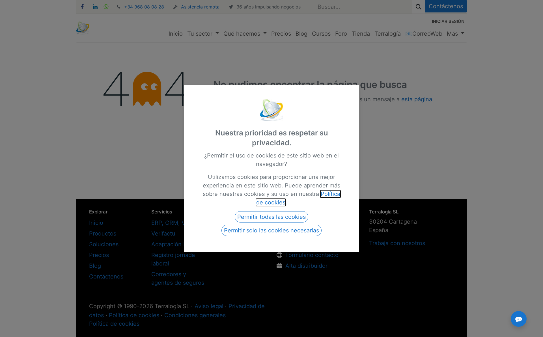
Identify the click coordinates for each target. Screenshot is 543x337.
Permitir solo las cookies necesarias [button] (271, 230)
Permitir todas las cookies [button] (271, 216)
